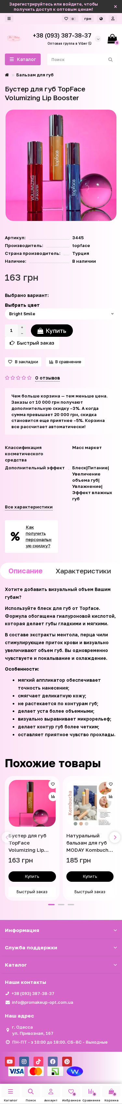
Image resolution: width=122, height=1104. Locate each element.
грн (87, 18)
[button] (51, 904)
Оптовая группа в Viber (67, 43)
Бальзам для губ (35, 74)
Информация (22, 930)
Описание (25, 571)
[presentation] (7, 837)
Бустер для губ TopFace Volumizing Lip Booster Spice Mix (30, 842)
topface (81, 245)
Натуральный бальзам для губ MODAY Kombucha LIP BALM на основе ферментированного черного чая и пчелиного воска (89, 842)
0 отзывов (47, 378)
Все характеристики (29, 506)
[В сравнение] (53, 796)
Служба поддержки (31, 947)
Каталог (16, 965)
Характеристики (83, 571)
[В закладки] (53, 784)
